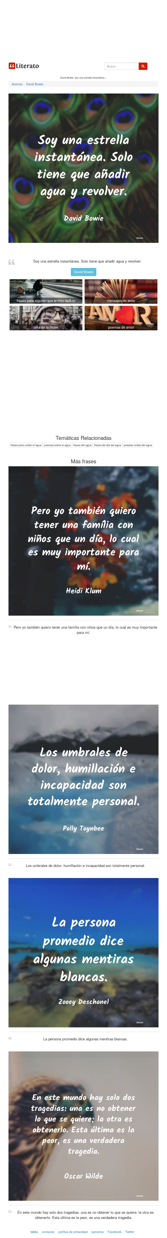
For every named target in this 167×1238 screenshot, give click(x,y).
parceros (98, 1232)
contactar (48, 1232)
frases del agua (82, 445)
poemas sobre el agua (57, 445)
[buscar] (143, 66)
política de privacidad (73, 1232)
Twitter (129, 1232)
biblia (34, 1231)
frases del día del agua (107, 445)
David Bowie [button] (84, 271)
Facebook (114, 1232)
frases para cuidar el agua (26, 445)
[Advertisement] (83, 30)
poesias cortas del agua (138, 445)
